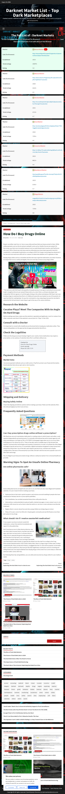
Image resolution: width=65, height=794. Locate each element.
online (13, 560)
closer (33, 683)
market (57, 689)
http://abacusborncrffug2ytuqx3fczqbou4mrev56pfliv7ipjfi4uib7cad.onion (47, 78)
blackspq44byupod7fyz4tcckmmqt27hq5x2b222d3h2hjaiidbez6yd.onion (47, 175)
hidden (32, 689)
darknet (13, 686)
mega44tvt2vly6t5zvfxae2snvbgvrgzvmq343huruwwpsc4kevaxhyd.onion (47, 199)
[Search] (57, 28)
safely (23, 695)
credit (53, 683)
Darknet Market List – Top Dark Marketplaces (32, 12)
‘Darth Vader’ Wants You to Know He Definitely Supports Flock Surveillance (26, 706)
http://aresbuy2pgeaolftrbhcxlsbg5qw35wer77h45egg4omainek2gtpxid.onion (47, 127)
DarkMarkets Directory (33, 792)
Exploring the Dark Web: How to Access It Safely (49, 565)
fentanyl (6, 689)
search (29, 695)
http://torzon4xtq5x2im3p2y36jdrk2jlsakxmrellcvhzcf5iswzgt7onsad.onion (47, 103)
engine (40, 686)
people (6, 695)
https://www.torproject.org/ (50, 39)
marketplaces (8, 692)
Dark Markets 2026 (56, 788)
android (21, 683)
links (51, 689)
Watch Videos (61, 28)
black (27, 683)
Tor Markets (45, 788)
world (25, 698)
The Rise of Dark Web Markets (47, 587)
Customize (11, 787)
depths (28, 686)
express (54, 686)
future (13, 689)
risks (18, 695)
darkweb (20, 686)
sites (35, 695)
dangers (6, 686)
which (19, 698)
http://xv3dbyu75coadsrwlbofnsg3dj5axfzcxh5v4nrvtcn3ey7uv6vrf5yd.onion (47, 151)
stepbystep (42, 695)
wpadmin (7, 237)
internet (39, 689)
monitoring (25, 692)
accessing (13, 683)
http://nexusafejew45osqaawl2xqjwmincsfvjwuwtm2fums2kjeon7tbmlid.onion (46, 54)
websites (6, 698)
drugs (8, 560)
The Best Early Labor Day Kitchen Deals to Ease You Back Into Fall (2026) (25, 709)
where (13, 698)
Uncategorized (7, 229)
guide (18, 689)
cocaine (39, 683)
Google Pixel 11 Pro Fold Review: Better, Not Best (18, 713)
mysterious (34, 692)
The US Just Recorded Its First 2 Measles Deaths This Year (21, 716)
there (53, 695)
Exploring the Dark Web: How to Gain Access (16, 564)
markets (17, 692)
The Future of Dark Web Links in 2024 (17, 587)
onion (41, 692)
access (6, 683)
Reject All (22, 787)
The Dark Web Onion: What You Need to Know (17, 659)
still (49, 695)
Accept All (33, 787)
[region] (22, 782)
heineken (25, 689)
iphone (45, 689)
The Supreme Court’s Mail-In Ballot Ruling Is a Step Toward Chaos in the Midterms (28, 719)
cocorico (46, 683)
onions (47, 692)
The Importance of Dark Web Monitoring (15, 662)
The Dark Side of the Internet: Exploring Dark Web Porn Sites (17, 612)
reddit (12, 695)
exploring (47, 686)
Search (5, 636)
